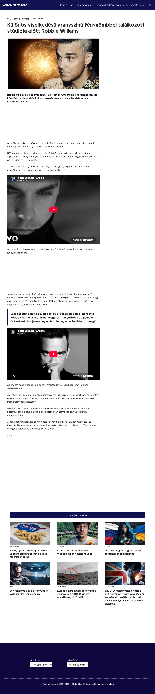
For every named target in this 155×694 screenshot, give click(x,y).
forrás (10, 435)
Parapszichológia (106, 5)
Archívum (35, 660)
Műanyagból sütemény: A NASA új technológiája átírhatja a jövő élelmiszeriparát (29, 553)
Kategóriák (72, 660)
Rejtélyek (64, 5)
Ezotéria (120, 5)
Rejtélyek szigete (14, 4)
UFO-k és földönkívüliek (81, 5)
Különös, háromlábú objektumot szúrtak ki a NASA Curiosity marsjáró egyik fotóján (76, 594)
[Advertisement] (53, 123)
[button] (150, 4)
